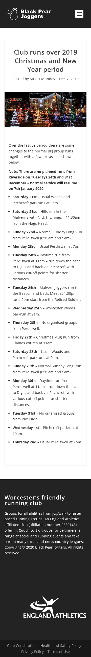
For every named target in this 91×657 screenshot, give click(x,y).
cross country (57, 541)
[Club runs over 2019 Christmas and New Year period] (45, 125)
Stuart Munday (42, 78)
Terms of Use (59, 651)
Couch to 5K (29, 530)
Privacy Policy (32, 651)
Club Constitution (22, 645)
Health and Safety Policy (60, 645)
